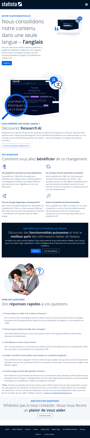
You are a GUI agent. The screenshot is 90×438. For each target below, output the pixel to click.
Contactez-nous (45, 416)
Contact (28, 429)
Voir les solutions (51, 251)
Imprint (38, 434)
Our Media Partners (70, 429)
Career (35, 429)
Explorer (7, 63)
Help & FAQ (45, 429)
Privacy (82, 429)
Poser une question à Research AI (16, 146)
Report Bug (56, 429)
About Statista (17, 429)
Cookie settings (49, 434)
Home (7, 429)
